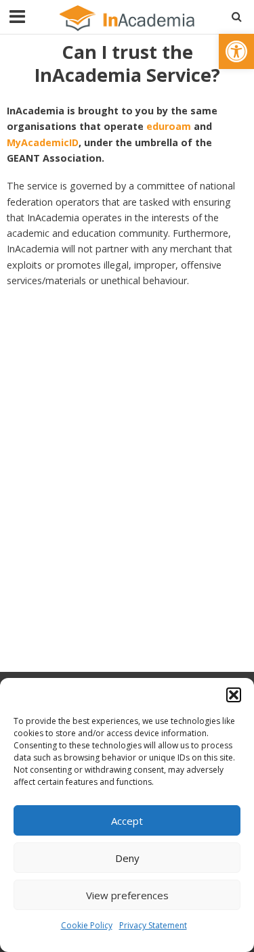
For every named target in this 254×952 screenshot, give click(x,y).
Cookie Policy (86, 925)
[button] (236, 51)
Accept (127, 821)
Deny (127, 858)
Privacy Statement (153, 925)
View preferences (127, 895)
